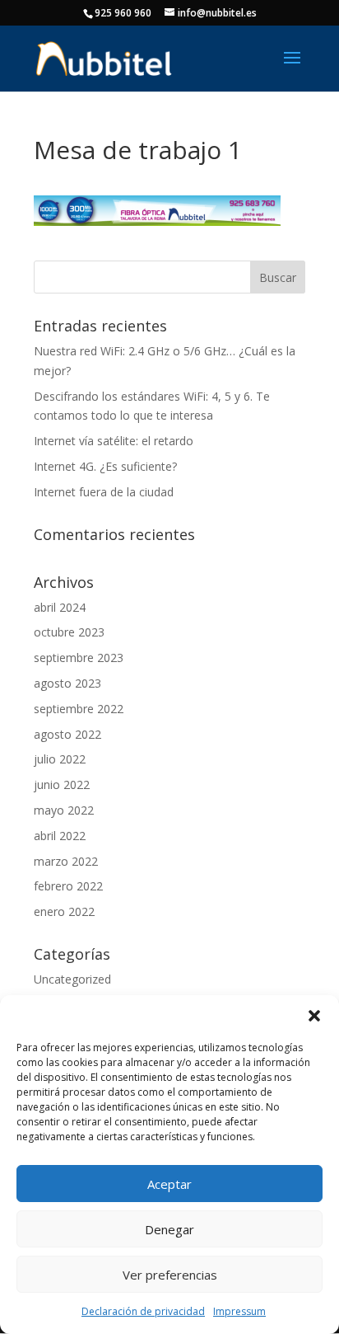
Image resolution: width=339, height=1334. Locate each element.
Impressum (239, 1311)
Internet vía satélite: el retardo (113, 441)
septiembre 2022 (78, 708)
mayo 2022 (64, 810)
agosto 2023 (67, 683)
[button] (314, 1016)
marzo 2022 (66, 861)
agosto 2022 (67, 734)
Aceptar (169, 1184)
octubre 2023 (69, 632)
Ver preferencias (170, 1274)
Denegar (169, 1229)
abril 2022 (60, 835)
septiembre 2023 (78, 657)
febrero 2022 (68, 886)
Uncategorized (72, 979)
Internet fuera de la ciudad (104, 492)
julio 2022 (60, 759)
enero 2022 (64, 911)
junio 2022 (62, 784)
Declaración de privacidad (143, 1311)
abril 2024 (60, 607)
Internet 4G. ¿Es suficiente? (105, 466)
